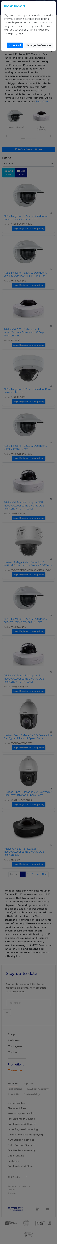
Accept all (15, 45)
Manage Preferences (38, 45)
